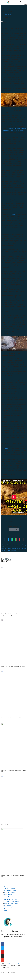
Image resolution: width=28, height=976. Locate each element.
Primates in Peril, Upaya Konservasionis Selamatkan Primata (12, 876)
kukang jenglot (10, 519)
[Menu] (2, 2)
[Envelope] (2, 960)
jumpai (13, 214)
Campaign (7, 17)
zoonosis (11, 521)
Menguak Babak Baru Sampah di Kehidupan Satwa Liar (13, 666)
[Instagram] (2, 956)
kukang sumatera (18, 519)
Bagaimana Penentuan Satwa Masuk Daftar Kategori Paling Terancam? (12, 823)
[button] (6, 539)
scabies (24, 519)
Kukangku (7, 448)
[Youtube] (2, 952)
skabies (6, 521)
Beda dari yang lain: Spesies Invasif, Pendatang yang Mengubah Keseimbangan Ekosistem (13, 614)
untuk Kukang (25, 4)
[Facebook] (2, 944)
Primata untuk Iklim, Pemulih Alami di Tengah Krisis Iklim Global (13, 771)
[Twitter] (2, 948)
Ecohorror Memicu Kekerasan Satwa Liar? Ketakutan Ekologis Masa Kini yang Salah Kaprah (12, 718)
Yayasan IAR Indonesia (15, 964)
